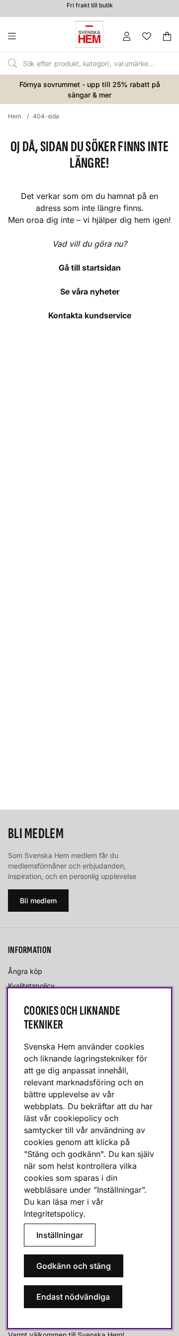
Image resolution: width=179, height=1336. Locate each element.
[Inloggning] (127, 36)
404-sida (46, 116)
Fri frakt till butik (90, 3)
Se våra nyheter (89, 291)
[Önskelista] (146, 36)
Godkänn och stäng (73, 1266)
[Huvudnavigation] (32, 36)
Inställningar (59, 1235)
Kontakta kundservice (89, 315)
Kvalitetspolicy (31, 985)
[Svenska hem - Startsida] (89, 34)
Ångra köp (25, 971)
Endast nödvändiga (73, 1297)
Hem (14, 116)
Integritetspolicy (53, 1214)
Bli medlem (38, 900)
